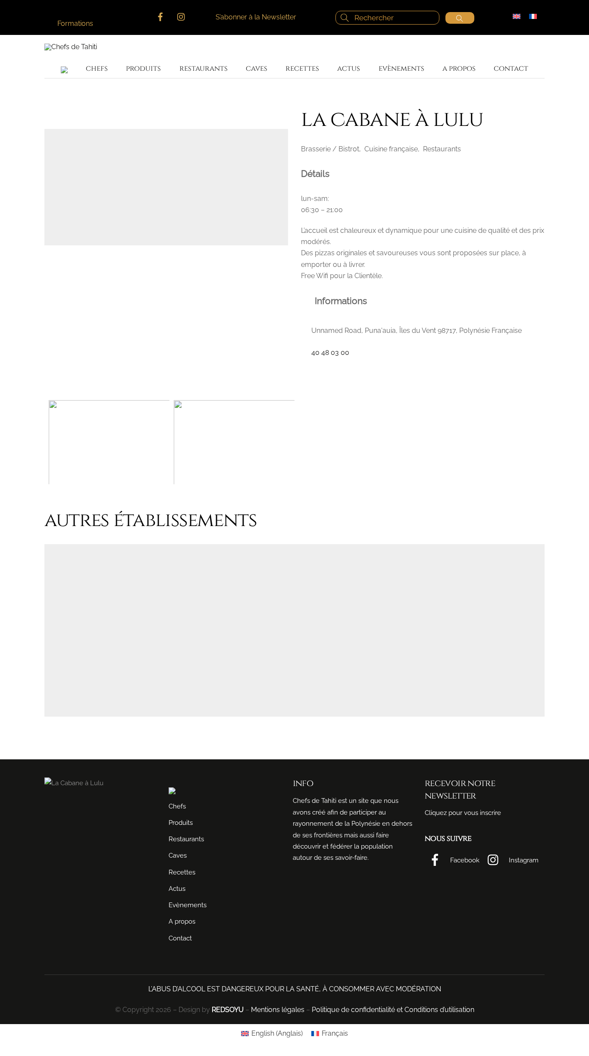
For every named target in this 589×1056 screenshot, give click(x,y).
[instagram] (181, 16)
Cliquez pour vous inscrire (463, 813)
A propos (459, 68)
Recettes (302, 68)
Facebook (463, 860)
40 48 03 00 (330, 352)
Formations (75, 23)
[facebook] (160, 16)
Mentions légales (277, 1010)
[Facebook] (307, 369)
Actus (348, 68)
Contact (511, 68)
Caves (256, 68)
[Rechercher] (459, 18)
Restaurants (203, 68)
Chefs (97, 68)
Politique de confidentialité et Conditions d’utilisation (393, 1010)
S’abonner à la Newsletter (256, 17)
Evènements (401, 68)
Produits (143, 68)
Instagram (523, 860)
